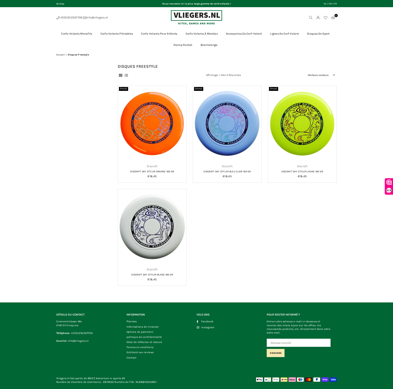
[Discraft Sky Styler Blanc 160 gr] (152, 226)
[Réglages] (318, 17)
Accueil (60, 54)
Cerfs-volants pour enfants (159, 33)
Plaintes (131, 321)
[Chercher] (310, 17)
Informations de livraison (142, 326)
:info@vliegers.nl (78, 340)
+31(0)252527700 (70, 17)
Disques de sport (318, 33)
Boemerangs (209, 45)
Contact (131, 357)
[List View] (126, 75)
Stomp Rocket (182, 45)
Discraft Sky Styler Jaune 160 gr (302, 171)
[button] (333, 17)
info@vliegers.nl (97, 17)
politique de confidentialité (144, 336)
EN (330, 3)
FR (335, 3)
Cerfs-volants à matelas (202, 33)
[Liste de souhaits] (325, 17)
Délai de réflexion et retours (144, 342)
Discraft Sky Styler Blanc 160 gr (152, 274)
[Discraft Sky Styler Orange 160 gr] (152, 123)
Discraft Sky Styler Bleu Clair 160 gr (227, 171)
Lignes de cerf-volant (284, 33)
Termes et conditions (140, 347)
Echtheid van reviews (140, 352)
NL (325, 3)
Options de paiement (139, 331)
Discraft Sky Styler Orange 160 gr (152, 171)
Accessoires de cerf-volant (244, 33)
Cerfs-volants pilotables (117, 33)
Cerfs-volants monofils (76, 33)
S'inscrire (275, 353)
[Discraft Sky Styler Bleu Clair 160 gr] (227, 123)
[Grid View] (120, 75)
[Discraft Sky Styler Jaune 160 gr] (302, 123)
